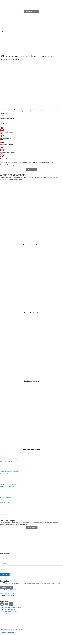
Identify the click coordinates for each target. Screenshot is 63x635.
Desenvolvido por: (8, 632)
